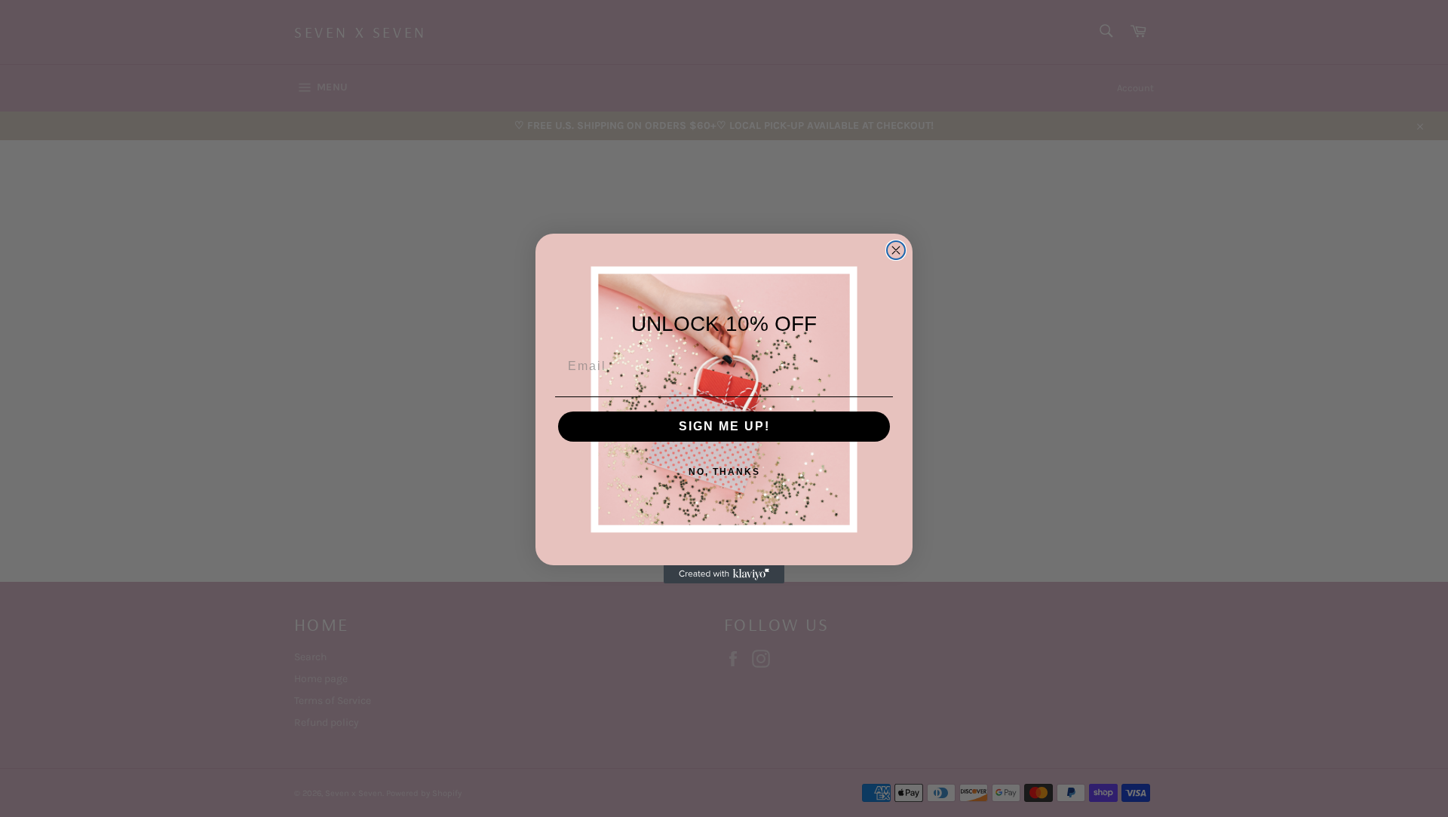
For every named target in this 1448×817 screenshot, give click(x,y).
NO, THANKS (724, 472)
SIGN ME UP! (724, 426)
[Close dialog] (896, 250)
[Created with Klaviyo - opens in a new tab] (724, 574)
